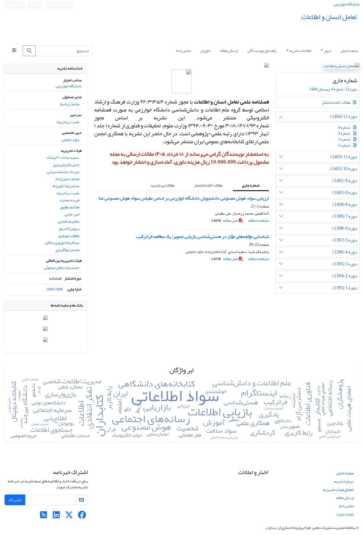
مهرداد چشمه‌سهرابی (63, 171)
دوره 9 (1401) (344, 180)
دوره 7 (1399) (344, 216)
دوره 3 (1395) (344, 264)
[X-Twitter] (69, 516)
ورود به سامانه (59, 5)
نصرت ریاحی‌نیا (68, 122)
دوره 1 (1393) (344, 288)
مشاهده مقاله (258, 220)
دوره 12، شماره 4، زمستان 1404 (333, 89)
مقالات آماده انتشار (336, 102)
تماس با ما (183, 50)
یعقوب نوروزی (68, 235)
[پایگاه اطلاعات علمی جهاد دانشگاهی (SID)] (45, 330)
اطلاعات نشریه (300, 50)
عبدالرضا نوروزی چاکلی (62, 242)
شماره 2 (344, 139)
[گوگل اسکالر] (45, 340)
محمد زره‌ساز (69, 104)
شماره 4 (344, 127)
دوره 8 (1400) (344, 204)
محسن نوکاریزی (67, 249)
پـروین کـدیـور (68, 228)
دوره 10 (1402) (343, 169)
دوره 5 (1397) (344, 240)
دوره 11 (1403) (343, 157)
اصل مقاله (225, 220)
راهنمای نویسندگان (262, 50)
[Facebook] (82, 516)
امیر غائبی (72, 214)
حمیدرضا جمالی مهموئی (61, 267)
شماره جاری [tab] (251, 185)
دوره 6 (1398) (344, 228)
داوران (205, 50)
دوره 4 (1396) (344, 252)
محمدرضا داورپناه (65, 186)
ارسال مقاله (229, 50)
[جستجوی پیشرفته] (14, 50)
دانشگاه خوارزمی (347, 4)
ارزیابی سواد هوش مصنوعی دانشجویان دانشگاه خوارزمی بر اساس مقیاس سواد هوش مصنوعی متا (184, 198)
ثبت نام (36, 5)
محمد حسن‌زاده (67, 179)
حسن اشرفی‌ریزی (66, 164)
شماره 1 (344, 145)
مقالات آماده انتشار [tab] (208, 185)
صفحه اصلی (349, 50)
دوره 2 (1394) (344, 276)
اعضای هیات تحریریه (338, 489)
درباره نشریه (344, 481)
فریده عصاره (69, 200)
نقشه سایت (345, 514)
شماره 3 (344, 133)
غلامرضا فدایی (68, 221)
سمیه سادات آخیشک (63, 157)
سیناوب (271, 527)
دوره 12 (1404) (343, 116)
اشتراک (15, 500)
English (13, 5)
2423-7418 (54, 289)
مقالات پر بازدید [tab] (163, 185)
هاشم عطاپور (69, 207)
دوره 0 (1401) (344, 192)
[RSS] (43, 516)
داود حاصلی (70, 139)
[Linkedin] (56, 516)
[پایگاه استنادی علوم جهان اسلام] (45, 319)
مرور (327, 50)
